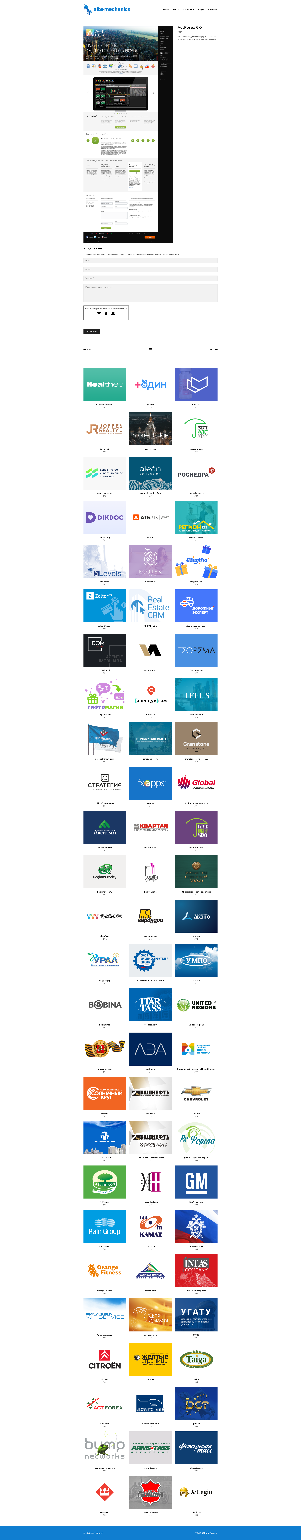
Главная (165, 9)
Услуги (201, 9)
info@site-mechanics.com (93, 1533)
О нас (176, 9)
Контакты (213, 9)
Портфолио (188, 9)
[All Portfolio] (150, 349)
